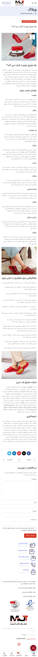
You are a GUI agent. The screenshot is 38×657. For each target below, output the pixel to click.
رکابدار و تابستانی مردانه (16, 407)
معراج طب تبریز (28, 387)
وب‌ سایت (33, 519)
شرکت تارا (23, 635)
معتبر (22, 403)
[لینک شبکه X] (24, 453)
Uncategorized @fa (26, 13)
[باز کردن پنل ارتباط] (33, 648)
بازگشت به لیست (19, 460)
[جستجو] (4, 3)
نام (35, 502)
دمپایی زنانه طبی (9, 405)
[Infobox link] (19, 545)
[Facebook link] (29, 453)
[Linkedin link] (14, 453)
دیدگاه (33, 479)
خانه (35, 13)
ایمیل (34, 511)
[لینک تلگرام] (9, 453)
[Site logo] (19, 3)
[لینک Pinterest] (19, 453)
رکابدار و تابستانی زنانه (29, 407)
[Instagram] (19, 644)
